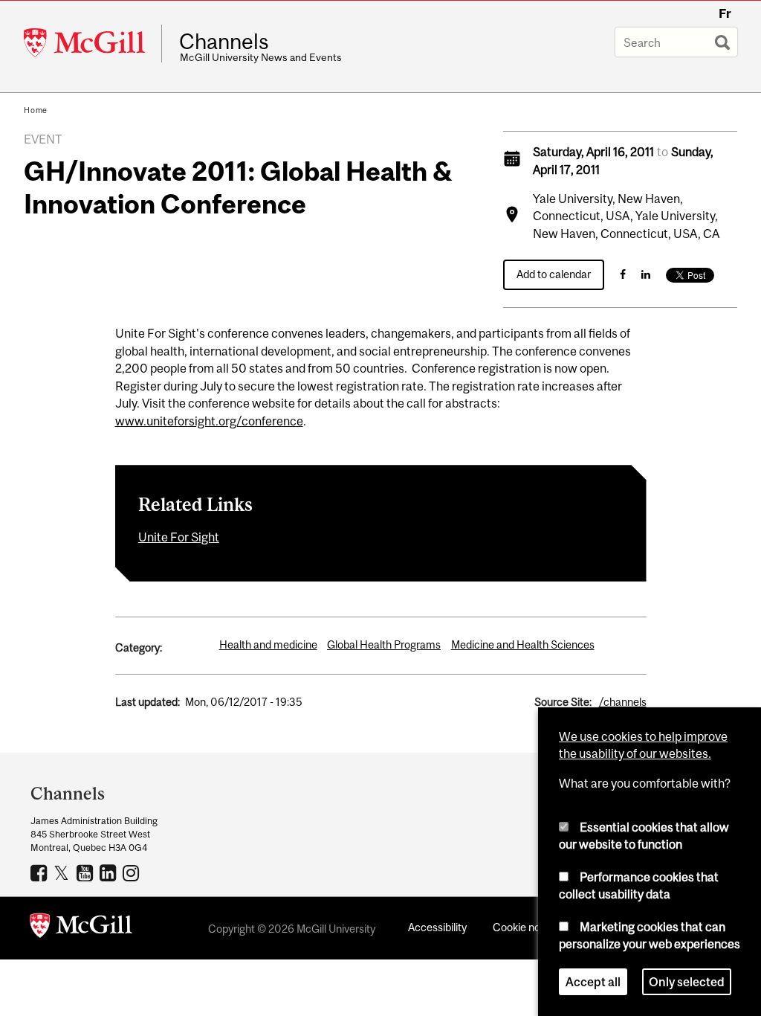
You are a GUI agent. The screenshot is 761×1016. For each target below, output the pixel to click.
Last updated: (147, 701)
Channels (224, 41)
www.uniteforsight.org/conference (209, 421)
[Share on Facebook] (623, 274)
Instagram (133, 872)
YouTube (87, 872)
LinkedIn (110, 872)
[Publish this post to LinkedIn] (645, 274)
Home (36, 110)
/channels (623, 701)
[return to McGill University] (81, 928)
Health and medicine (268, 644)
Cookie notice (525, 927)
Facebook (40, 872)
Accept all (593, 981)
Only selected (687, 981)
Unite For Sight (178, 537)
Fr (725, 13)
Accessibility (437, 927)
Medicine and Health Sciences (523, 644)
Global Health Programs (384, 644)
